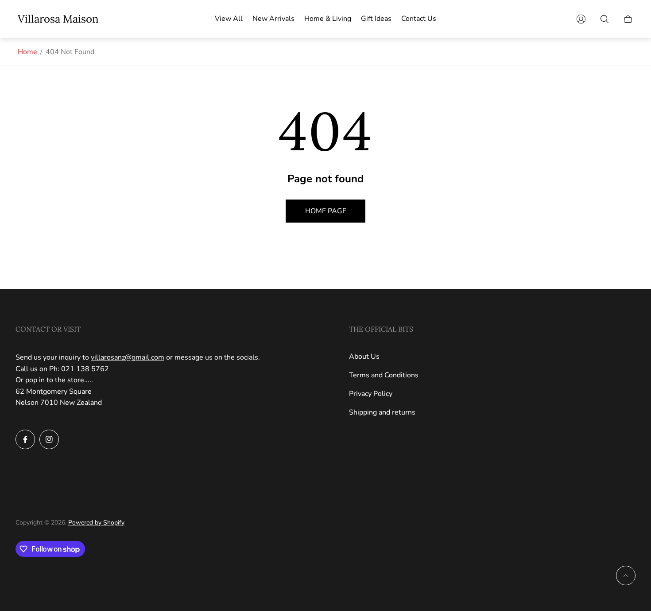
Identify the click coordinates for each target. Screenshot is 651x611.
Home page (325, 211)
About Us (364, 356)
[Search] (604, 19)
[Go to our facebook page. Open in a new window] (25, 439)
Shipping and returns (382, 412)
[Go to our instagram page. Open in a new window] (49, 439)
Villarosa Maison (58, 19)
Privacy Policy (370, 394)
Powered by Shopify (96, 522)
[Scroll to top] (626, 575)
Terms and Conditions (383, 375)
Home (27, 52)
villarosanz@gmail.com (127, 357)
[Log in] (581, 19)
